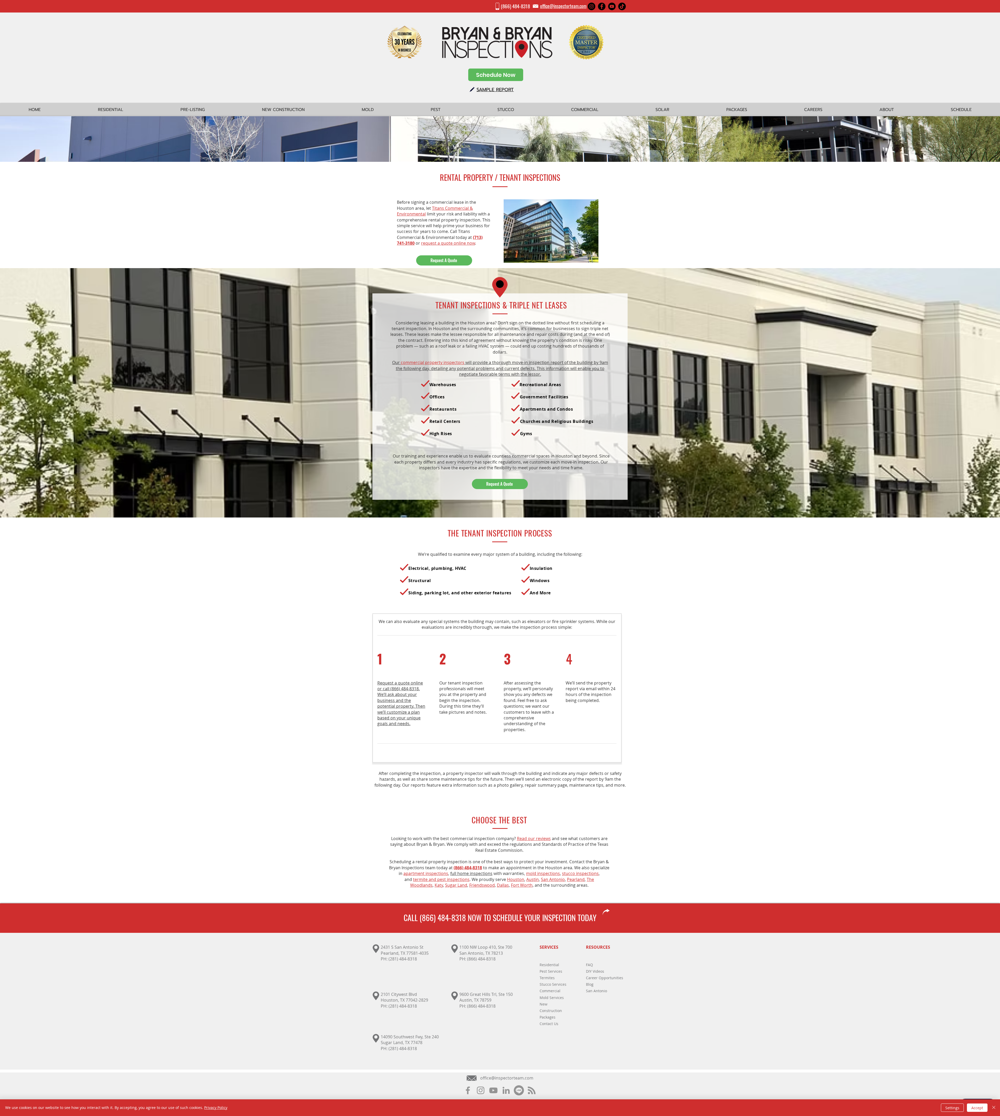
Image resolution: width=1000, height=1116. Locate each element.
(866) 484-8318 (515, 6)
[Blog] (532, 1090)
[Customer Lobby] (519, 1090)
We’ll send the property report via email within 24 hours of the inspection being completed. (590, 691)
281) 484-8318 (403, 1006)
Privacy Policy (215, 1107)
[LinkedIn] (506, 1090)
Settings (952, 1107)
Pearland (576, 879)
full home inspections (471, 873)
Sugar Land (456, 885)
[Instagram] (591, 6)
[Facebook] (601, 6)
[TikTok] (622, 6)
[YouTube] (612, 6)
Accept (977, 1107)
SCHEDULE (507, 917)
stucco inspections (580, 873)
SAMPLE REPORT (495, 89)
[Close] (994, 1107)
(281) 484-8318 (403, 959)
